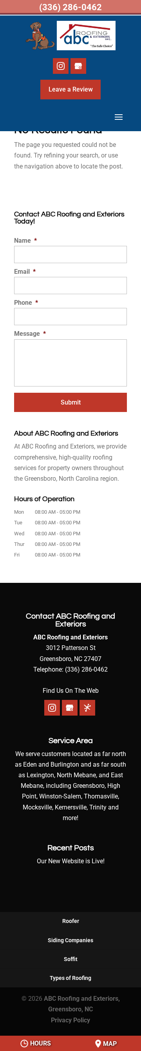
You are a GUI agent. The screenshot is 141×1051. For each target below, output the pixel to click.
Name (25, 240)
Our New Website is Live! (71, 861)
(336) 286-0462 (70, 7)
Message (30, 333)
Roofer (70, 921)
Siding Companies (70, 940)
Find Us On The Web (71, 690)
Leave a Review (71, 89)
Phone (26, 302)
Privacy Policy (70, 1020)
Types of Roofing (70, 978)
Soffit (71, 959)
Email (25, 271)
